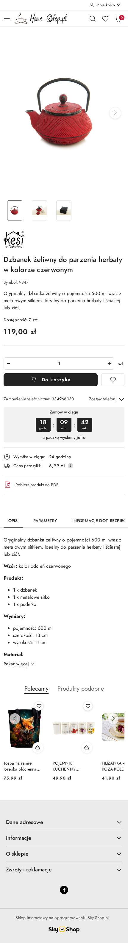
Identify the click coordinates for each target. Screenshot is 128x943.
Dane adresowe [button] (24, 822)
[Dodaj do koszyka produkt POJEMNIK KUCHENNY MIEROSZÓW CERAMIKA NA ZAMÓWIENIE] (87, 747)
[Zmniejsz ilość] (8, 363)
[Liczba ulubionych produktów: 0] (105, 18)
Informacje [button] (18, 838)
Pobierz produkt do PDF (36, 485)
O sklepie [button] (17, 854)
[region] (64, 424)
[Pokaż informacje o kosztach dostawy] (70, 465)
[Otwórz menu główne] (7, 18)
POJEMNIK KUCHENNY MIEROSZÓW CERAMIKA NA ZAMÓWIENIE (66, 766)
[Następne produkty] (113, 719)
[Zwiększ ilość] (109, 363)
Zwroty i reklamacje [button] (29, 869)
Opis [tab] (13, 521)
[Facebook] (64, 890)
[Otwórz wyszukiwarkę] (92, 18)
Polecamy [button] (36, 688)
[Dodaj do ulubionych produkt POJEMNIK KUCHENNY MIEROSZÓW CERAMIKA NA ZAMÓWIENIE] (87, 706)
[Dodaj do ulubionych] (112, 379)
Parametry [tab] (45, 521)
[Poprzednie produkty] (15, 719)
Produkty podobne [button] (80, 688)
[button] (115, 113)
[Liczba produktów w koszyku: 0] (117, 18)
